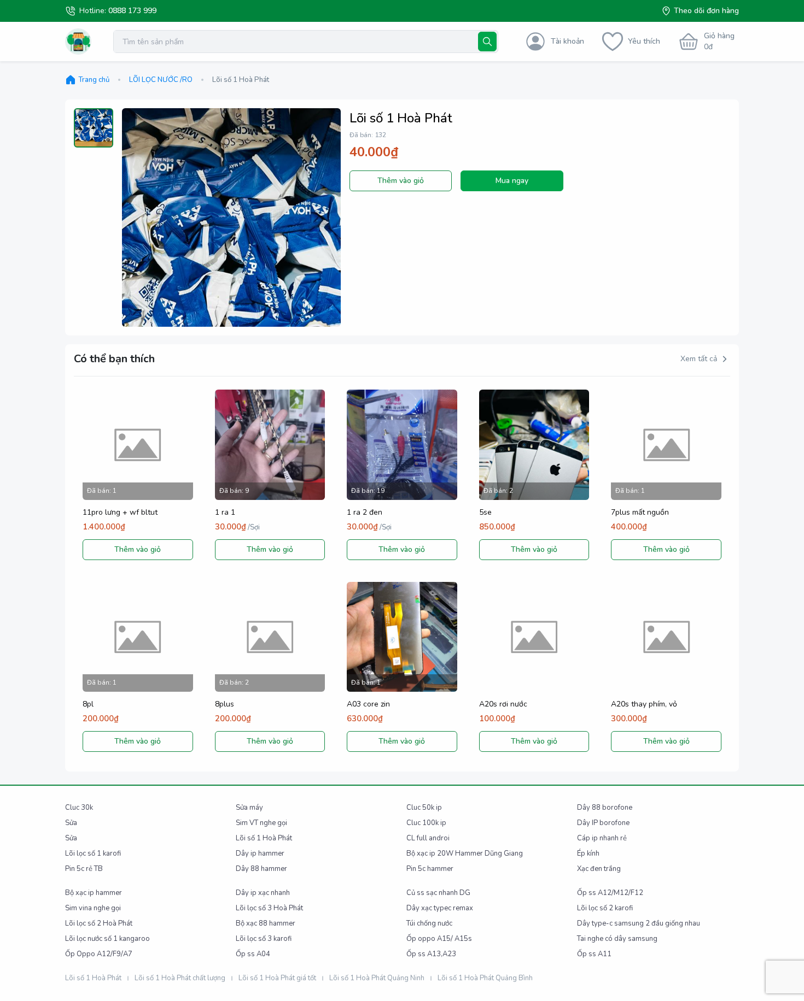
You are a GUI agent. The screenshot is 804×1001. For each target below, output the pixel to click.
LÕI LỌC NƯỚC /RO (161, 80)
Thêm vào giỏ (400, 180)
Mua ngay (512, 180)
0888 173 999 (132, 10)
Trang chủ (93, 80)
